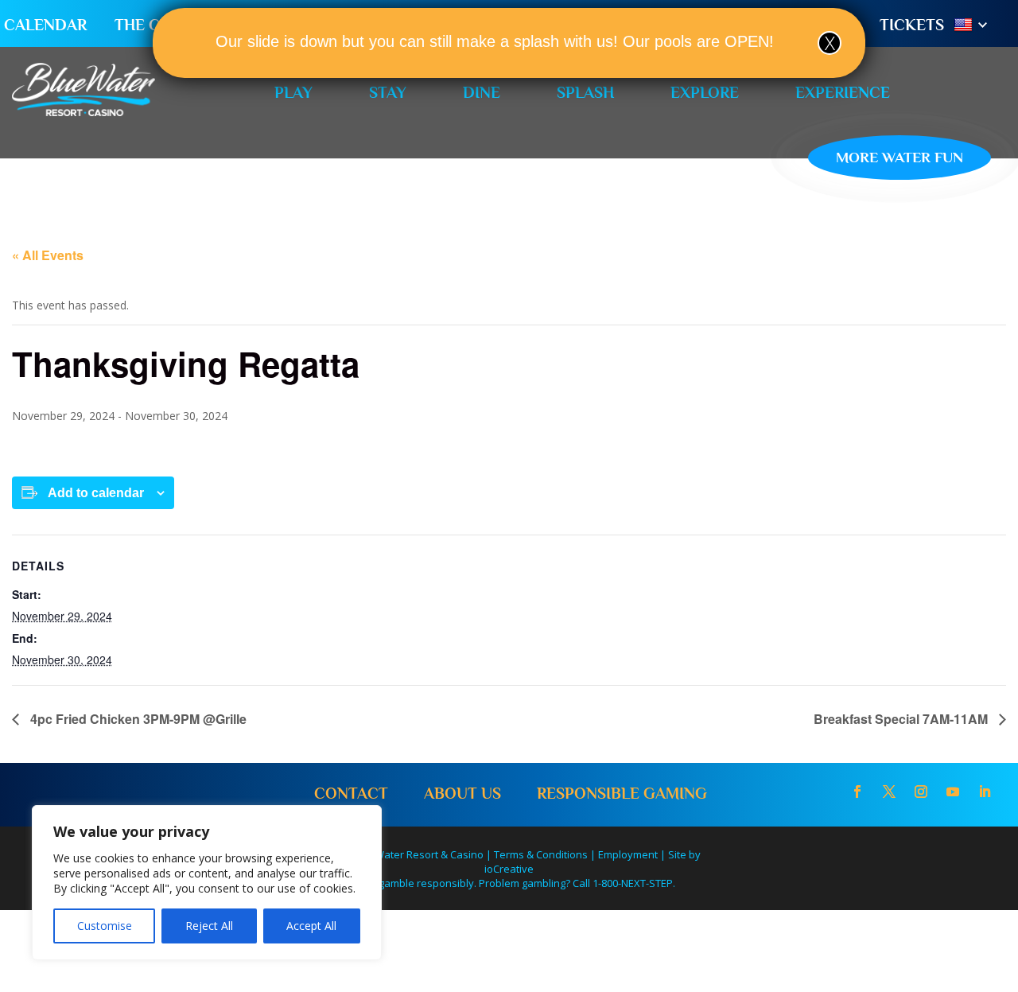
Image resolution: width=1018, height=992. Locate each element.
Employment (628, 854)
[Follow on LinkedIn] (984, 791)
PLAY (293, 92)
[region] (207, 882)
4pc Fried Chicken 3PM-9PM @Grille (137, 719)
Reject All (209, 925)
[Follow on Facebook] (857, 791)
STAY (387, 92)
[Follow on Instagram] (921, 791)
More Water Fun (899, 157)
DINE (481, 92)
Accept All (311, 925)
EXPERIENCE (842, 92)
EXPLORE (704, 92)
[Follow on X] (889, 791)
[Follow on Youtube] (953, 791)
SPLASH (585, 92)
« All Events (48, 255)
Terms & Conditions (541, 854)
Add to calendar (96, 493)
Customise (104, 925)
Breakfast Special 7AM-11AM (902, 719)
